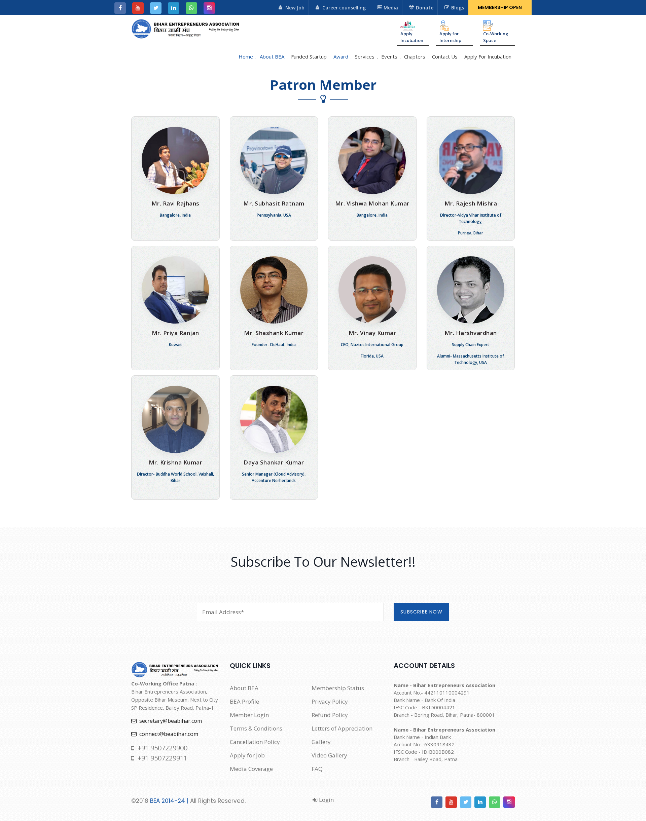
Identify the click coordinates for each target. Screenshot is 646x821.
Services (364, 56)
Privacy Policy (330, 701)
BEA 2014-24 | (169, 801)
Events (389, 56)
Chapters (414, 56)
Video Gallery (329, 755)
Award (340, 56)
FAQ (317, 769)
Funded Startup (309, 56)
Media (391, 7)
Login (326, 800)
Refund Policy (330, 715)
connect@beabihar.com (167, 734)
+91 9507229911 (160, 757)
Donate (424, 7)
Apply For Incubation (487, 56)
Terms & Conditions (256, 728)
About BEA (272, 56)
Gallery (321, 742)
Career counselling (344, 7)
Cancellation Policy (255, 742)
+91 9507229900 (160, 747)
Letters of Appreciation (342, 728)
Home (246, 56)
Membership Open (500, 7)
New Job (294, 7)
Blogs (457, 7)
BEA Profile (244, 701)
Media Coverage (251, 769)
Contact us (445, 56)
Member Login (249, 715)
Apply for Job (247, 755)
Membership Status (338, 688)
